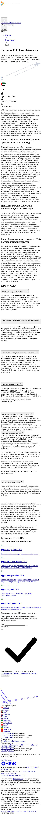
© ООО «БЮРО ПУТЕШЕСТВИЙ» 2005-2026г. (18, 811)
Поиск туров (10, 40)
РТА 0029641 (12, 773)
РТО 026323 (10, 769)
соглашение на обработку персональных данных (19, 673)
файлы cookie (18, 779)
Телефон (4, 626)
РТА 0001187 (28, 771)
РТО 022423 (30, 767)
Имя (3, 624)
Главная (8, 35)
